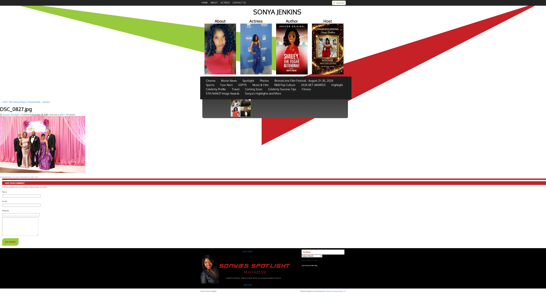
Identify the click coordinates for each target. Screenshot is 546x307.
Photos (264, 80)
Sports (210, 85)
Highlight (337, 85)
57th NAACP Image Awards (222, 93)
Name (4, 192)
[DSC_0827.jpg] (42, 172)
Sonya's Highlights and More (263, 93)
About (214, 2)
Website (5, 210)
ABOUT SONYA (247, 252)
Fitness (306, 89)
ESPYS (242, 85)
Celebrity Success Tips (282, 89)
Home (205, 2)
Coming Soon (253, 89)
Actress (225, 2)
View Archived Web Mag (310, 265)
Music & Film (260, 85)
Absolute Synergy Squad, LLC (336, 291)
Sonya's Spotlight (11, 114)
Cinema (210, 80)
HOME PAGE (247, 285)
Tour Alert (226, 85)
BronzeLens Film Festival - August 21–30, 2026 (303, 80)
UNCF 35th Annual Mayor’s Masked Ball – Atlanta (25, 102)
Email (4, 201)
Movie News (229, 80)
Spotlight (248, 80)
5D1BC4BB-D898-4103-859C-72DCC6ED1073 (15, 177)
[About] (247, 283)
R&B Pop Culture (284, 85)
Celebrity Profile (216, 89)
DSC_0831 (34, 177)
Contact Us (239, 2)
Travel (235, 89)
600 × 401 (64, 114)
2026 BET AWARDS (313, 85)
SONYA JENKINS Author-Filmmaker (220, 7)
